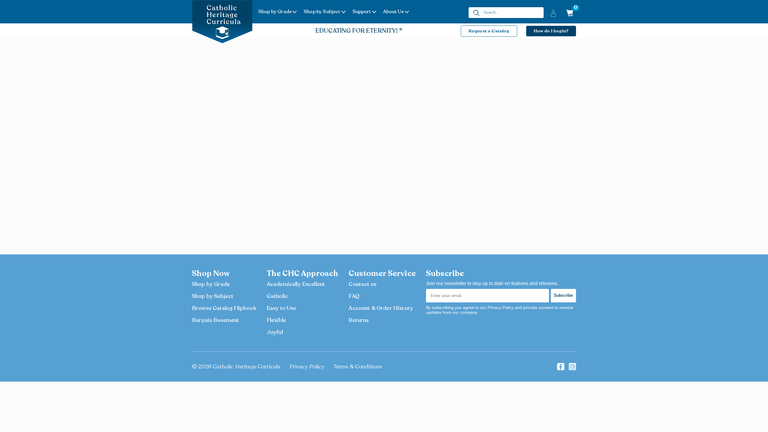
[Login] (553, 13)
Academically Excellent (296, 284)
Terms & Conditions (357, 366)
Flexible (276, 320)
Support (361, 12)
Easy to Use (281, 308)
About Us (393, 12)
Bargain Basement (215, 320)
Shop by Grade (275, 12)
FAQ (354, 296)
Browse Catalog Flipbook (224, 308)
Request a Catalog (489, 31)
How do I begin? (551, 31)
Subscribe (563, 295)
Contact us (362, 284)
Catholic (277, 296)
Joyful (275, 332)
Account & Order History (381, 308)
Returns (359, 320)
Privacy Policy (307, 366)
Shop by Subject (322, 12)
